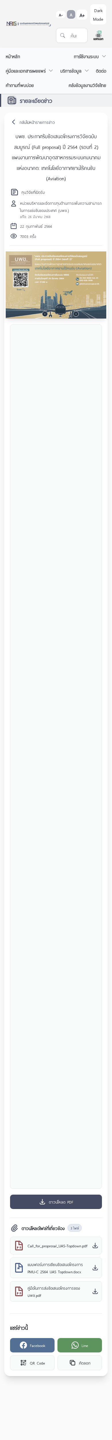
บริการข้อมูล (71, 70)
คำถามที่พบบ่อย (20, 84)
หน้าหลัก (13, 56)
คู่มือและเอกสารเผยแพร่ (26, 70)
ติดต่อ (101, 70)
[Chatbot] (98, 35)
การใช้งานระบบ (86, 56)
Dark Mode (98, 14)
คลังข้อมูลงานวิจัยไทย (87, 84)
